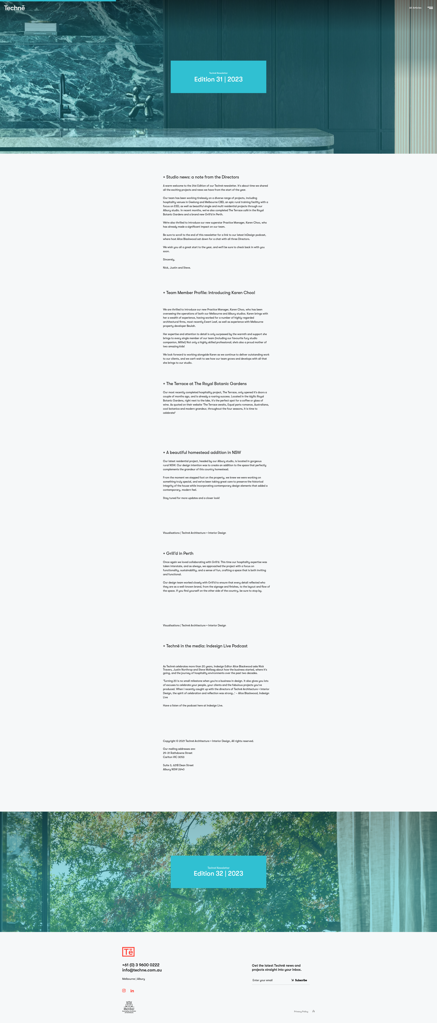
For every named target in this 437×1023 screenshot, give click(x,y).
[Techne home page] (14, 7)
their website (194, 404)
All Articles (415, 7)
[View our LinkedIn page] (133, 990)
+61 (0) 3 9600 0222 (140, 965)
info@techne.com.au (142, 970)
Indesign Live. (215, 705)
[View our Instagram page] (124, 990)
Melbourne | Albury (133, 978)
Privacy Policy (301, 1011)
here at (202, 705)
